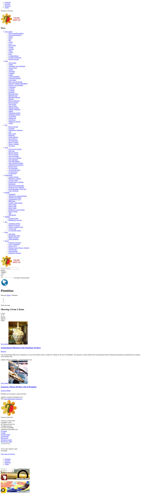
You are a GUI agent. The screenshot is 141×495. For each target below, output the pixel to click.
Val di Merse (12, 116)
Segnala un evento (6, 440)
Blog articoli (4, 438)
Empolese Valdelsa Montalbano (18, 83)
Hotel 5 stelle (12, 204)
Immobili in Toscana (14, 253)
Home (9, 295)
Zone (6, 61)
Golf (9, 132)
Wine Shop (11, 234)
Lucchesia (11, 90)
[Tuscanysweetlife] (11, 24)
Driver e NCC (12, 246)
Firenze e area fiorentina (15, 85)
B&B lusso (11, 201)
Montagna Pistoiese (14, 97)
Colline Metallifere (14, 76)
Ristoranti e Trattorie (14, 178)
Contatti (3, 433)
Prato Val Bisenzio (14, 101)
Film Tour (11, 151)
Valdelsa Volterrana (14, 109)
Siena (10, 38)
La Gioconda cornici (14, 230)
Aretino (10, 70)
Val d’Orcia (11, 120)
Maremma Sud (12, 95)
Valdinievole (12, 118)
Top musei (11, 146)
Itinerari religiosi (13, 153)
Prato (10, 54)
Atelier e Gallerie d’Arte (15, 227)
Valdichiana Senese (14, 114)
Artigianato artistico (14, 223)
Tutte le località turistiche (16, 33)
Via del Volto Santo (14, 170)
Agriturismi (11, 194)
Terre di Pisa (12, 104)
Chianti (10, 75)
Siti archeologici (13, 140)
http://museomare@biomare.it (13, 399)
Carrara (10, 52)
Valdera (10, 111)
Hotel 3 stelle (12, 208)
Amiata (10, 64)
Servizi (7, 241)
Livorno (10, 47)
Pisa (9, 40)
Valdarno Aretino (13, 108)
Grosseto (11, 49)
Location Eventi (13, 218)
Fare (6, 125)
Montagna (11, 135)
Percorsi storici (12, 166)
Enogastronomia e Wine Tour (17, 189)
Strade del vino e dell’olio (16, 187)
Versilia (10, 123)
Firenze (10, 37)
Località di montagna (14, 57)
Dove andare (8, 31)
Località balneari (13, 56)
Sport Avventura (13, 142)
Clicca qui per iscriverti (8, 454)
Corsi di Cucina (13, 180)
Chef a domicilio (13, 191)
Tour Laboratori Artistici (15, 163)
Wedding (7, 217)
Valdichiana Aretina (14, 113)
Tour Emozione (13, 159)
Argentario (11, 71)
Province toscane (13, 59)
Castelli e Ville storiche (15, 203)
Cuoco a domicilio (14, 244)
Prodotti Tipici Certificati (15, 182)
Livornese (11, 89)
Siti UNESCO (12, 139)
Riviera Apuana (13, 102)
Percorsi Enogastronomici (16, 185)
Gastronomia (8, 175)
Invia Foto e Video (6, 441)
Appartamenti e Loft (14, 199)
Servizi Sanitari (13, 251)
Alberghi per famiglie (14, 197)
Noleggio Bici (12, 249)
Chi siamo (4, 431)
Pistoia (10, 50)
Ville (9, 213)
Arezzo (10, 42)
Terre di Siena (12, 106)
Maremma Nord (13, 94)
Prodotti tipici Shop (14, 236)
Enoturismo (11, 184)
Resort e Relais (13, 211)
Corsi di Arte (12, 229)
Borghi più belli (13, 127)
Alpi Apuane (12, 63)
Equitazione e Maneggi (15, 130)
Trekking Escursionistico (15, 165)
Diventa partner (5, 434)
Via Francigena (13, 168)
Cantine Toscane (13, 177)
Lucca (10, 44)
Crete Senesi (12, 80)
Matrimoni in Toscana (15, 220)
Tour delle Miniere (14, 161)
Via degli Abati (13, 172)
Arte (6, 222)
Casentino (11, 73)
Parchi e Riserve (13, 137)
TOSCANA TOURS (14, 149)
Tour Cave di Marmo (14, 158)
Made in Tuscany (13, 237)
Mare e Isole (12, 134)
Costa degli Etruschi (14, 78)
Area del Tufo (12, 68)
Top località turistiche (14, 35)
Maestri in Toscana (14, 225)
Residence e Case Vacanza (16, 210)
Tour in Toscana (13, 154)
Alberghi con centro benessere (17, 196)
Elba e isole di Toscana (15, 82)
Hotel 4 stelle (12, 206)
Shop (6, 232)
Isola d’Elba (12, 45)
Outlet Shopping (13, 239)
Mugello (11, 99)
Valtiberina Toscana (14, 121)
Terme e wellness (13, 144)
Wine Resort (12, 215)
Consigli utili (5, 436)
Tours (6, 147)
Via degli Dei (12, 173)
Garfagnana (12, 87)
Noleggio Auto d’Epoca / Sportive (18, 248)
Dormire (7, 192)
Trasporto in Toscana (14, 242)
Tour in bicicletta (13, 156)
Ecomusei (11, 128)
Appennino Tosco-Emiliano (16, 66)
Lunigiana (11, 92)
